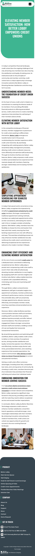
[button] (30, 4)
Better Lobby (14, 135)
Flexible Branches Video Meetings (12, 489)
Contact (3, 514)
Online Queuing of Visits (9, 484)
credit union (26, 260)
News (3, 511)
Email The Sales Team (11, 527)
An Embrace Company (15, 552)
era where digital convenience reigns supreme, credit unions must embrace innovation (16, 388)
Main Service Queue (7, 475)
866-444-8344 (15, 530)
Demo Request (6, 517)
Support (3, 508)
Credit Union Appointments (10, 486)
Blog (2, 505)
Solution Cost (5, 492)
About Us (4, 502)
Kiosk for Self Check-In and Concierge (13, 481)
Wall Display (5, 478)
